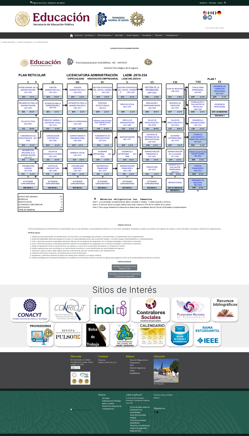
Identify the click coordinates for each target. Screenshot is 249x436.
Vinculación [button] (147, 35)
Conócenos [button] (89, 35)
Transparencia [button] (171, 35)
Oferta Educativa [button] (104, 35)
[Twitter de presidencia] (157, 412)
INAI (132, 365)
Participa (212, 3)
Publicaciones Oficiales (111, 401)
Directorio (101, 360)
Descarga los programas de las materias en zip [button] (124, 267)
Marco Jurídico (108, 403)
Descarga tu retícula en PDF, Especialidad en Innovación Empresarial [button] (124, 275)
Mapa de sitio (135, 431)
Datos (220, 3)
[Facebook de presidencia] (155, 412)
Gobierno (203, 3)
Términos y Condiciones (140, 426)
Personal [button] (159, 35)
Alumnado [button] (119, 35)
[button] (71, 35)
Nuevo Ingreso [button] (133, 35)
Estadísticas (135, 373)
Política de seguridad (138, 428)
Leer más (129, 403)
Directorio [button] (79, 35)
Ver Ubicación (159, 384)
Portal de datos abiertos (140, 407)
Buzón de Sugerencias (138, 368)
